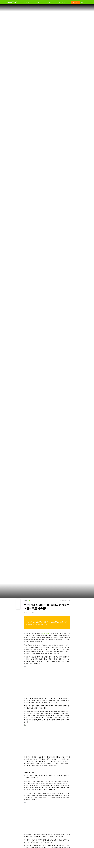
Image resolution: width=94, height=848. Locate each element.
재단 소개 (26, 2)
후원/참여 (49, 2)
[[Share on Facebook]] (18, 604)
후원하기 (75, 2)
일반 (29, 600)
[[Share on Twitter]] (18, 607)
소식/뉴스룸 (62, 2)
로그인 (83, 2)
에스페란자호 (45, 633)
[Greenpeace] (12, 4)
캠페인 (37, 2)
